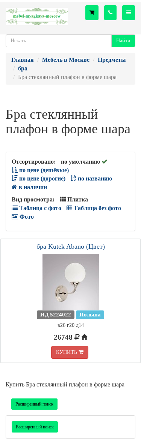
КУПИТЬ (67, 352)
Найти (123, 40)
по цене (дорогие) (41, 178)
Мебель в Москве (65, 60)
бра (22, 68)
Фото (26, 216)
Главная (22, 60)
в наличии (32, 187)
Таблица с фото (39, 208)
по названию (94, 178)
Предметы (112, 60)
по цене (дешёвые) (43, 170)
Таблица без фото (96, 208)
